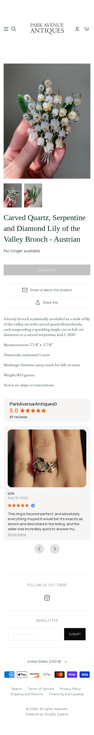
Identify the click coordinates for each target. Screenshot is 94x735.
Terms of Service (41, 689)
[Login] (77, 29)
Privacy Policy (70, 689)
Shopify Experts (56, 714)
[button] (17, 534)
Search (16, 689)
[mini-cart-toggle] (86, 29)
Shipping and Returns (26, 694)
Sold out (47, 270)
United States (44, 661)
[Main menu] (6, 29)
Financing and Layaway (66, 694)
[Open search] (13, 29)
